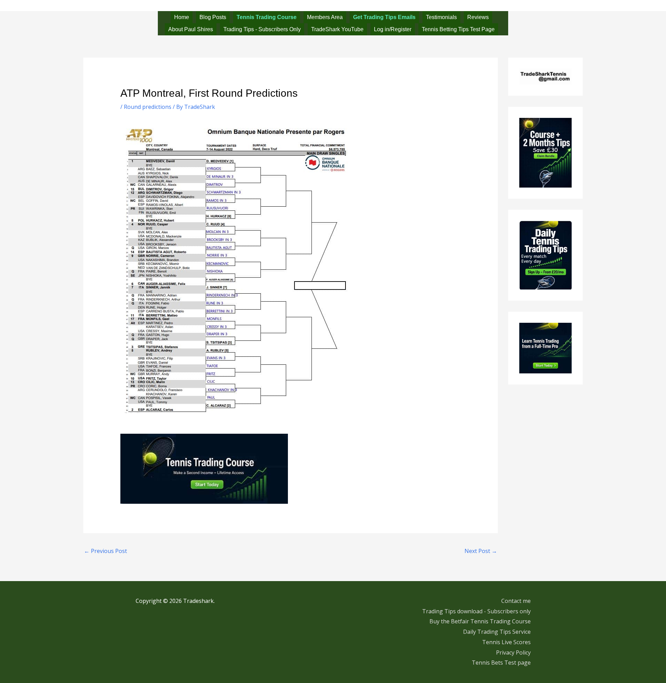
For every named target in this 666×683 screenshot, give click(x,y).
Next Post (480, 551)
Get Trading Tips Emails (384, 17)
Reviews (478, 17)
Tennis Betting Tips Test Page (458, 29)
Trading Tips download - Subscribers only (476, 611)
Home (181, 17)
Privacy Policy (513, 652)
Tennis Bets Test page (501, 662)
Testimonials (441, 17)
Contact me (516, 601)
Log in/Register (392, 29)
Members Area (325, 17)
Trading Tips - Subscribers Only (262, 29)
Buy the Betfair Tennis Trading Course (480, 621)
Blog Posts (212, 17)
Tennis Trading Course (267, 17)
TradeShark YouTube (337, 29)
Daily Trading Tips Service (497, 632)
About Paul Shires (190, 29)
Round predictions (147, 107)
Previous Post (105, 551)
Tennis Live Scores (506, 642)
